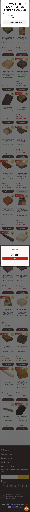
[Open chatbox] (26, 508)
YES (15, 258)
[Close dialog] (28, 247)
